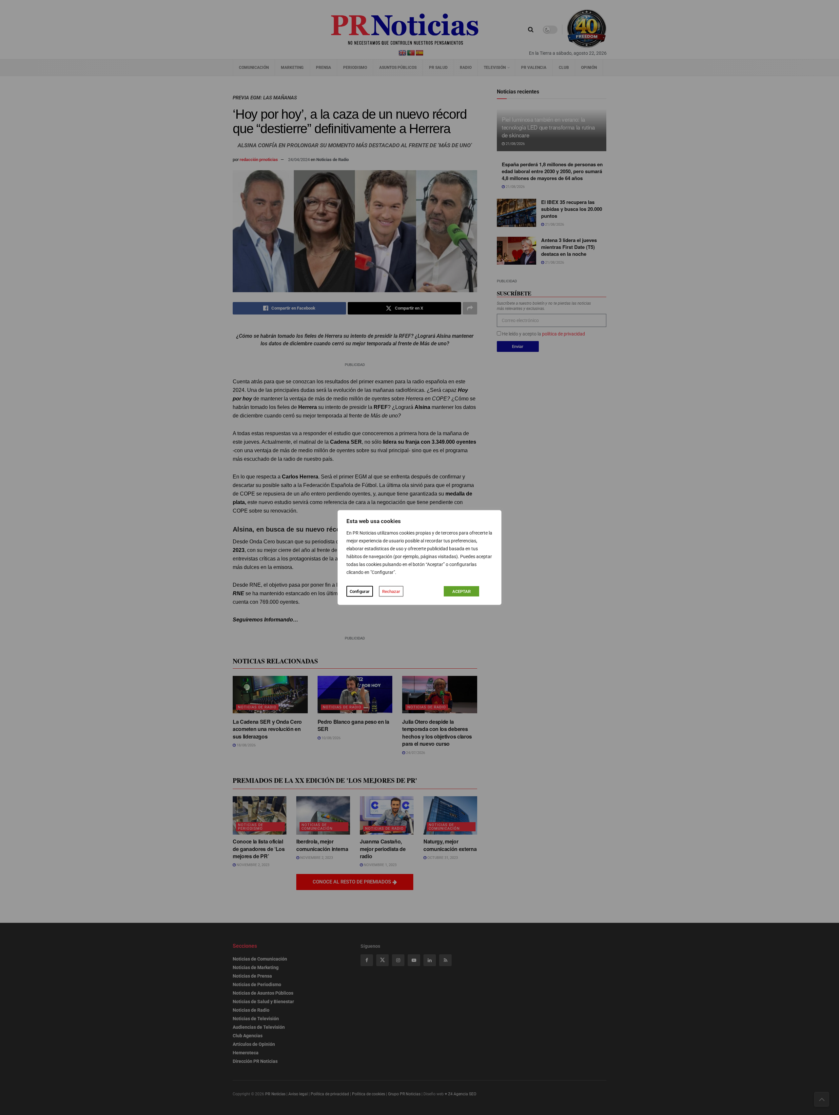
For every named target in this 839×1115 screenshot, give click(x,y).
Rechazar (391, 591)
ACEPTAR (461, 591)
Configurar (360, 591)
